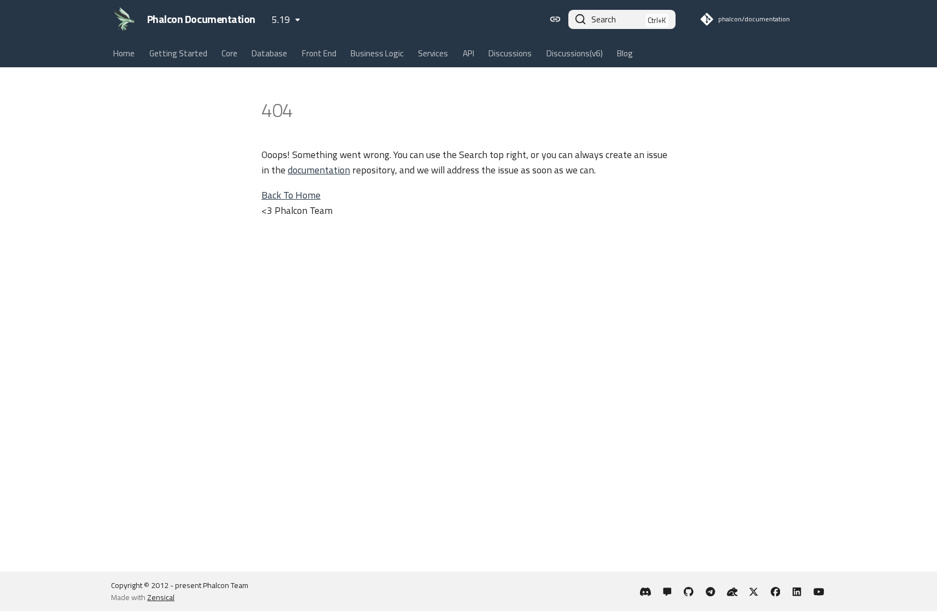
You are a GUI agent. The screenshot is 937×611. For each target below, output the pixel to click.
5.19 (281, 19)
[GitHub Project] (689, 591)
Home (124, 53)
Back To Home (291, 195)
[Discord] (645, 591)
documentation (319, 169)
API (468, 53)
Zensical (160, 597)
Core (229, 53)
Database (270, 53)
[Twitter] (753, 591)
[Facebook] (775, 591)
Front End (319, 53)
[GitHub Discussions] (667, 591)
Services (433, 53)
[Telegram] (710, 591)
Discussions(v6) (574, 53)
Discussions (510, 53)
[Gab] (732, 591)
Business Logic (377, 53)
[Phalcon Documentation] (124, 19)
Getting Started (178, 53)
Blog (625, 53)
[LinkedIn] (797, 591)
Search (603, 19)
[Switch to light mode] (555, 19)
